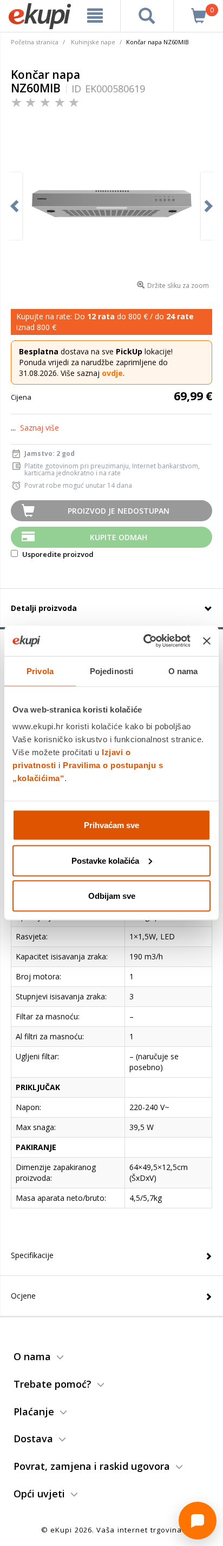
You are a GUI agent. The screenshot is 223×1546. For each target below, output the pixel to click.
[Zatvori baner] (207, 640)
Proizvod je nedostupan (118, 511)
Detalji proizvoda (44, 608)
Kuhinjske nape (93, 42)
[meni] (95, 15)
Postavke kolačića (105, 860)
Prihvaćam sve (111, 825)
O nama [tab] (183, 670)
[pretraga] (147, 15)
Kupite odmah (118, 537)
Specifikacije (32, 1255)
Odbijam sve (111, 895)
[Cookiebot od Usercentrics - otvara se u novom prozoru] (145, 641)
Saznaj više (39, 427)
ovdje (112, 373)
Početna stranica (34, 42)
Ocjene (23, 1295)
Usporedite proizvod (57, 554)
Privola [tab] (40, 670)
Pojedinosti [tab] (111, 670)
